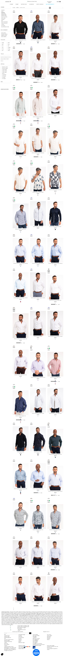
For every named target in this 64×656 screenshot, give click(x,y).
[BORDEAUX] (20, 301)
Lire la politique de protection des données (8, 647)
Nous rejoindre (35, 641)
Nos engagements (36, 639)
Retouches (48, 637)
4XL (7, 58)
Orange (9, 47)
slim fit (3, 73)
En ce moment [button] (4, 30)
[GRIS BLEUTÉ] (20, 491)
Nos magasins (35, 642)
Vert (2, 50)
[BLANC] (55, 42)
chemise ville (24, 615)
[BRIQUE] (20, 493)
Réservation (49, 636)
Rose (3, 48)
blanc (43, 622)
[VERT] (55, 457)
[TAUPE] (55, 192)
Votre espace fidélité (36, 635)
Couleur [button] (3, 39)
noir (50, 622)
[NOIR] (20, 42)
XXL (1, 58)
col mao (20, 614)
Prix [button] (2, 81)
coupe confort (4, 70)
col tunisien (43, 614)
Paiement (48, 638)
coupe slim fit (47, 613)
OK (30, 633)
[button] (6, 7)
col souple (4, 78)
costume (7, 622)
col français (4, 75)
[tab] (6, 7)
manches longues (5, 68)
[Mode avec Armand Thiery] (32, 1)
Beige (3, 42)
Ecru (2, 45)
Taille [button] (2, 53)
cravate (13, 622)
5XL (1, 60)
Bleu (2, 44)
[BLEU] (20, 266)
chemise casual (36, 618)
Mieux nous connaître (36, 638)
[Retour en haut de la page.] (60, 654)
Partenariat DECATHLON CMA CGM (38, 644)
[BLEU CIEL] (55, 266)
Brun (9, 44)
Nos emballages (35, 640)
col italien (3, 77)
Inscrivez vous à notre (17, 631)
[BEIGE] (20, 119)
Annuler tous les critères (5, 89)
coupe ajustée (4, 69)
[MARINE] (55, 193)
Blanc (9, 42)
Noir (2, 47)
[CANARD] (20, 492)
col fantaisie (4, 74)
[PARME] (20, 377)
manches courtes (5, 66)
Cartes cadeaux (49, 635)
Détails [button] (2, 64)
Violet (9, 50)
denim (24, 622)
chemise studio (15, 617)
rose (45, 622)
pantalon (28, 622)
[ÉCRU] (20, 158)
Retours (48, 639)
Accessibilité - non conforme (37, 643)
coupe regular (4, 72)
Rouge (9, 48)
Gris (8, 45)
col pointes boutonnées (26, 614)
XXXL (5, 58)
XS (1, 57)
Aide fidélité (34, 636)
